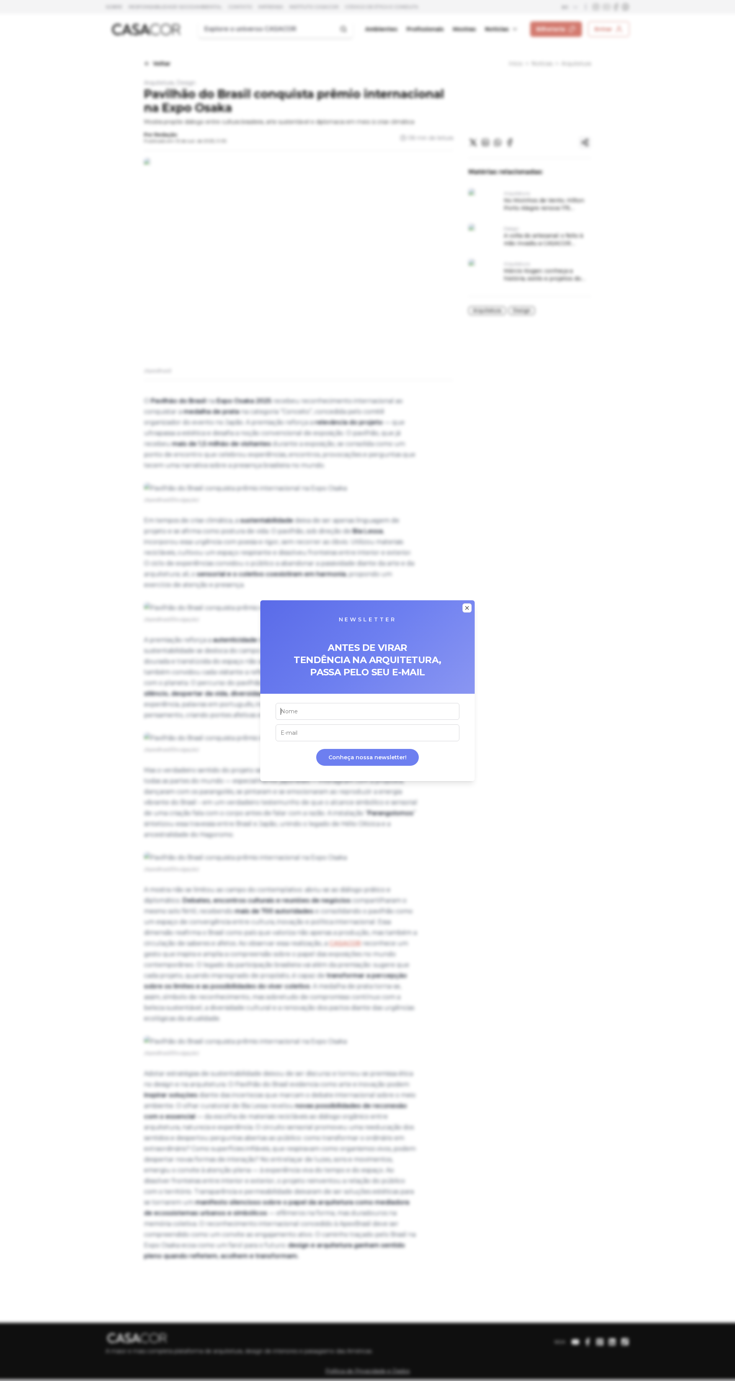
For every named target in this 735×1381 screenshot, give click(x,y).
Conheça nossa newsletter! (367, 757)
